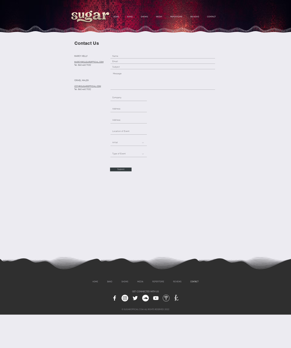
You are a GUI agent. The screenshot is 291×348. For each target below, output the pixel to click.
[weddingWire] (166, 298)
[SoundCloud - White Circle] (145, 298)
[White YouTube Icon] (155, 298)
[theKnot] (176, 298)
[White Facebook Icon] (114, 298)
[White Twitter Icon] (135, 298)
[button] (194, 16)
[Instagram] (125, 298)
